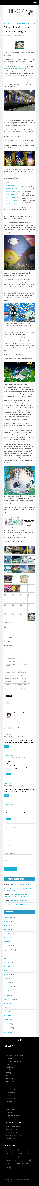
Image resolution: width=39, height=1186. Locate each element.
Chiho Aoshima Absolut (13, 661)
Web (5, 860)
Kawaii (16, 681)
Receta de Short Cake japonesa (21, 884)
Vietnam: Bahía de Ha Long (14, 1135)
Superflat (25, 684)
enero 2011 (7, 983)
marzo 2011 (7, 974)
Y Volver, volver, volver (13, 1127)
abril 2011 (7, 970)
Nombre (7, 846)
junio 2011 (7, 962)
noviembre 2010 (9, 991)
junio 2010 (7, 1011)
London (23, 681)
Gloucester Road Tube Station (15, 678)
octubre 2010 (8, 995)
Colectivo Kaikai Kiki (12, 672)
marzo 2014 (7, 921)
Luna (6, 783)
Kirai (7, 1084)
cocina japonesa (22, 1153)
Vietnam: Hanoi (10, 1138)
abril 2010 (7, 1020)
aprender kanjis (11, 1150)
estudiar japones (12, 1157)
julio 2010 (7, 1007)
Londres (8, 684)
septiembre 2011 (9, 950)
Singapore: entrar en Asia (13, 1129)
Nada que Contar (11, 1092)
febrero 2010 (8, 1028)
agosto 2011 (7, 954)
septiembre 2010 (9, 999)
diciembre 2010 (8, 987)
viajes (8, 1167)
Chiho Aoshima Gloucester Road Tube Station (18, 665)
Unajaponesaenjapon (12, 1115)
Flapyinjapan (10, 1067)
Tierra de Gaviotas (11, 1107)
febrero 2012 (8, 933)
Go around (16, 23)
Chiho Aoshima (10, 658)
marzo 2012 (7, 929)
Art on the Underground (13, 68)
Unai (6, 734)
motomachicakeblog (12, 1090)
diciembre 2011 (8, 941)
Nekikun (8, 1095)
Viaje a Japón (10, 1164)
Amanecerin (9, 1053)
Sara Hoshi (8, 35)
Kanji (21, 1160)
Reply (6, 746)
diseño (23, 672)
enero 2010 (7, 1032)
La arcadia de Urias (12, 1087)
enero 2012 (7, 937)
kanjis (28, 1160)
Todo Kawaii (10, 1109)
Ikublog (8, 1073)
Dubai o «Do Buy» (11, 1132)
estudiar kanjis (25, 1157)
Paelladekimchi (10, 1101)
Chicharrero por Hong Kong (14, 1055)
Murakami (16, 684)
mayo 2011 (7, 966)
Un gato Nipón (10, 1112)
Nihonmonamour (11, 1098)
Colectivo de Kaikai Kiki (13, 669)
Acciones (7, 23)
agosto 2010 (7, 1003)
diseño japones (23, 675)
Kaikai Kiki (8, 681)
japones (15, 1160)
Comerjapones (10, 1058)
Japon (8, 1160)
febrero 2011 (8, 978)
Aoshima (8, 655)
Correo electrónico (10, 853)
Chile (21, 1150)
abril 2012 (7, 925)
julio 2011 (7, 958)
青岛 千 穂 (22, 688)
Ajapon (8, 1050)
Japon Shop (9, 1078)
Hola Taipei (9, 1070)
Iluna (7, 1075)
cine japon (28, 1150)
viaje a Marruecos (23, 1164)
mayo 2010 (7, 1015)
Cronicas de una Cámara (13, 1061)
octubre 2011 (8, 946)
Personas (25, 23)
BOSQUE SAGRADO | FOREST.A (13, 888)
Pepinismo (9, 1104)
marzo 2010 (7, 1024)
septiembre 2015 (9, 917)
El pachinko (9, 1064)
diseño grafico (10, 675)
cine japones (10, 1153)
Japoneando (10, 1081)
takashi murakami (11, 688)
